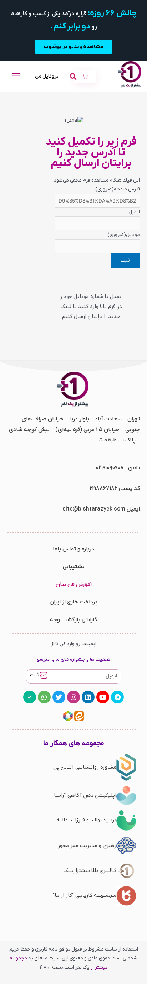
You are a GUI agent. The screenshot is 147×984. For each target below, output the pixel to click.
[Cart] (85, 76)
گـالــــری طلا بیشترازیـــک (89, 870)
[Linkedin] (88, 697)
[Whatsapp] (44, 697)
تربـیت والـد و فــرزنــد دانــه (86, 819)
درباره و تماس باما (73, 549)
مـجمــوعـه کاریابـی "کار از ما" (84, 895)
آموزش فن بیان (74, 584)
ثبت (34, 675)
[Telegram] (117, 697)
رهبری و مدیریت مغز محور (87, 845)
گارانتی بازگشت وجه (73, 619)
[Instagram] (73, 697)
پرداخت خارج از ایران (73, 602)
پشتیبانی (74, 566)
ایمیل (134, 212)
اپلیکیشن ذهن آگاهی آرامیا (85, 795)
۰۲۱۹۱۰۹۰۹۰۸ (110, 467)
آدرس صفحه (117, 189)
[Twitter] (58, 697)
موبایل (123, 235)
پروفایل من (47, 76)
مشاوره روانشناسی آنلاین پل (84, 767)
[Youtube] (102, 697)
